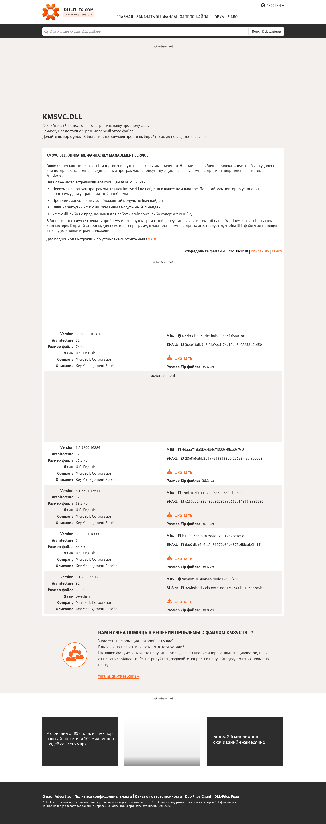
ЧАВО (153, 239)
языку (277, 251)
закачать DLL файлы (156, 17)
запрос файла (194, 17)
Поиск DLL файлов (266, 31)
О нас (47, 796)
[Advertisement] (163, 80)
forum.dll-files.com (117, 676)
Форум (218, 17)
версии (242, 251)
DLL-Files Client (198, 796)
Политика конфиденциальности (103, 796)
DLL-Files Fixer (227, 796)
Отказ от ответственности (158, 796)
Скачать (183, 358)
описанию (260, 251)
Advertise (63, 796)
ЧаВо (233, 17)
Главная (124, 17)
